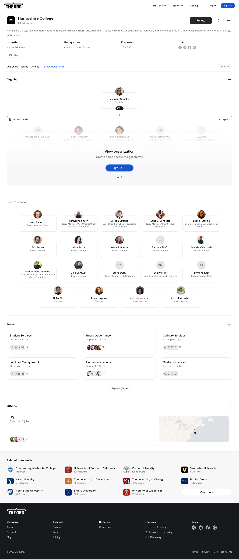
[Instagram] (215, 527)
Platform (158, 5)
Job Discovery (153, 537)
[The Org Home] (13, 5)
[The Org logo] (16, 511)
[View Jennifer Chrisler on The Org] (119, 91)
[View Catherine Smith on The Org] (78, 214)
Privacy (206, 551)
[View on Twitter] (180, 47)
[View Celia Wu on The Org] (58, 290)
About (10, 527)
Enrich (176, 5)
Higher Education (16, 47)
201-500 (126, 47)
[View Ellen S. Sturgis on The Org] (201, 214)
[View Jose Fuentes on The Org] (37, 214)
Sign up (227, 5)
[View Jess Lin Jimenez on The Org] (140, 290)
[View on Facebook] (189, 47)
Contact (11, 532)
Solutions (58, 527)
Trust (56, 532)
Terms (195, 551)
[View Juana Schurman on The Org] (119, 239)
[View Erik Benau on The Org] (37, 239)
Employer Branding (155, 527)
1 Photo (16, 55)
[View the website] (194, 47)
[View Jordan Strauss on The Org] (119, 214)
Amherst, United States (77, 47)
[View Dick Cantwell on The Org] (78, 265)
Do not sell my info (223, 551)
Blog (9, 537)
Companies (105, 527)
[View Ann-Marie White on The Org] (181, 290)
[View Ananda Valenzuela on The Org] (201, 239)
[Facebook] (208, 527)
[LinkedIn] (201, 527)
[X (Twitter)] (194, 527)
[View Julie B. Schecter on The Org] (160, 214)
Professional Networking (159, 532)
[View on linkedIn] (185, 47)
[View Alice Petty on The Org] (78, 239)
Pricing (57, 537)
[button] (119, 100)
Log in (212, 5)
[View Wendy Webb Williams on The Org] (37, 265)
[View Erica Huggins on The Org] (99, 290)
